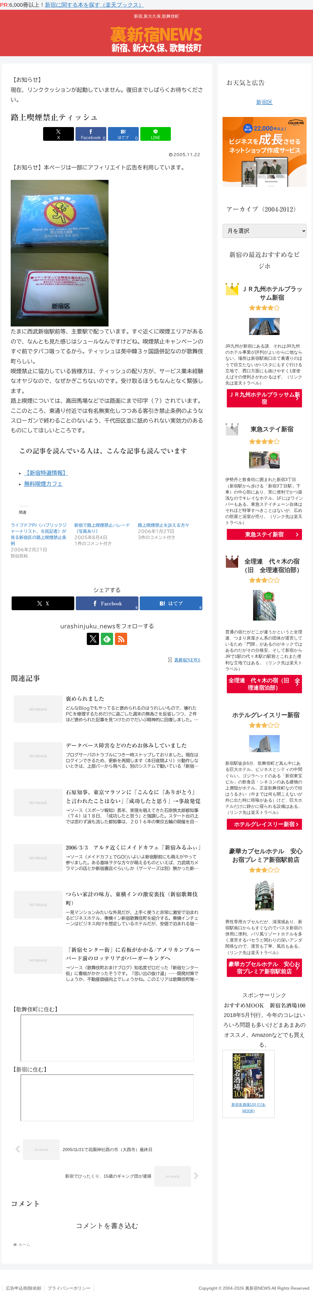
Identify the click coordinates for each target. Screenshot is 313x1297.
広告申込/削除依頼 (23, 1288)
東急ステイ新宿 (264, 534)
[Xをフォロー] (93, 639)
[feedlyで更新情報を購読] (107, 639)
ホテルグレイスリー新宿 (264, 824)
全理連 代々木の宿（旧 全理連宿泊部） (264, 684)
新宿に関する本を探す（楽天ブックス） (94, 5)
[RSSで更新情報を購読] (121, 639)
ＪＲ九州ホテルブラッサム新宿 (264, 398)
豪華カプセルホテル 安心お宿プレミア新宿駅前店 (264, 968)
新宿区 (264, 102)
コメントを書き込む (107, 1226)
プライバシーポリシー (69, 1288)
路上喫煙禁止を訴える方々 (163, 525)
